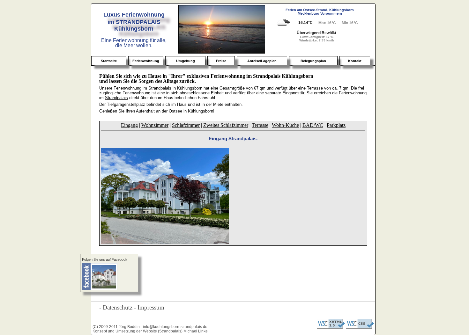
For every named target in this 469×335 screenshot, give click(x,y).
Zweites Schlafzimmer (225, 125)
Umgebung (185, 61)
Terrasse (260, 125)
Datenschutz (117, 307)
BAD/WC (312, 125)
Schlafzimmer (186, 125)
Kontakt (354, 61)
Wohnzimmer (154, 125)
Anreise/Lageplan (262, 61)
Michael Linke (195, 331)
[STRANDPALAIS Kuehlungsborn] (109, 276)
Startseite (109, 61)
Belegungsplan (313, 61)
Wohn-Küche (285, 125)
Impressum (151, 307)
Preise (221, 61)
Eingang (129, 125)
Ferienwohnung (145, 61)
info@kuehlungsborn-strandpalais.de (175, 326)
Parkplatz (336, 125)
